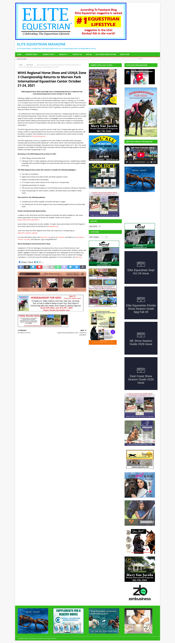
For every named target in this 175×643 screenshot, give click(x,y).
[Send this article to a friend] (45, 267)
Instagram (80, 237)
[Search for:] (147, 59)
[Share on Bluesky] (77, 267)
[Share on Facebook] (21, 267)
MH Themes (53, 623)
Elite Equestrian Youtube (106, 54)
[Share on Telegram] (70, 267)
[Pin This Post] (39, 267)
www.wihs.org (45, 237)
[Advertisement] (104, 360)
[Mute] (151, 162)
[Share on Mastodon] (64, 267)
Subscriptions (31, 54)
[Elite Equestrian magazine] (70, 39)
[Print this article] (52, 267)
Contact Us (77, 54)
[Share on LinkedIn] (33, 267)
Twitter (20, 239)
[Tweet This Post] (27, 267)
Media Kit (63, 54)
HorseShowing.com (39, 136)
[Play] (127, 162)
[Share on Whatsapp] (58, 267)
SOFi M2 (89, 54)
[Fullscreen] (155, 162)
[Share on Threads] (83, 267)
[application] (140, 155)
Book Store (124, 54)
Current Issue (48, 54)
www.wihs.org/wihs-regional (27, 233)
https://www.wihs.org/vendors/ (28, 220)
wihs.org (79, 257)
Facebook (61, 237)
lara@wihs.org (53, 226)
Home (19, 54)
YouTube (27, 239)
